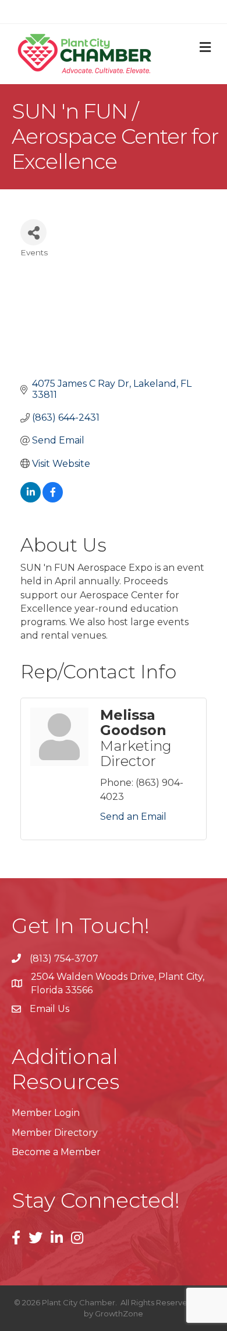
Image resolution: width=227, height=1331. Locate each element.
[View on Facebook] (52, 499)
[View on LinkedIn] (30, 499)
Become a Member (56, 1151)
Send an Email (133, 816)
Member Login (46, 1112)
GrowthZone (119, 1313)
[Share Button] (33, 232)
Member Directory (55, 1132)
